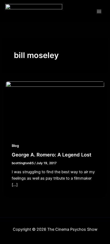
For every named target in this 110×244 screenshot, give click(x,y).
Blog (15, 146)
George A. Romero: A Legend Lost (51, 155)
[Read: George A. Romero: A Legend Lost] (55, 108)
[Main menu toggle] (99, 11)
